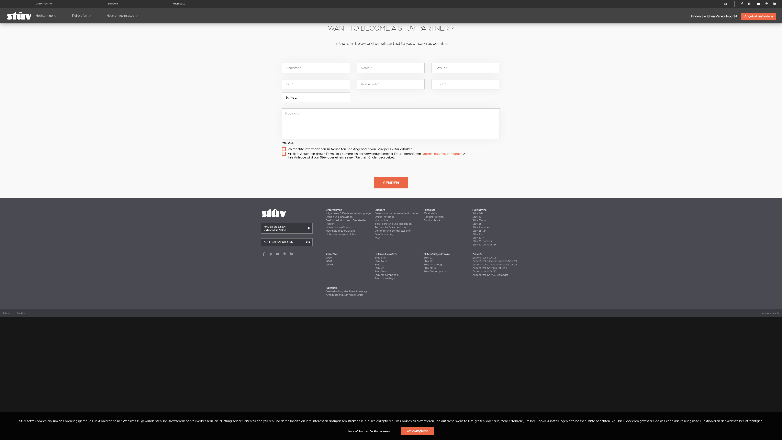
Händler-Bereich (434, 217)
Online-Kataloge (384, 217)
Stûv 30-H (478, 237)
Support (113, 3)
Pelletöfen (79, 16)
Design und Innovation (339, 217)
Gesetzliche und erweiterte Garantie (396, 213)
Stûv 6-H (477, 213)
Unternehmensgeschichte (341, 234)
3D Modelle (430, 213)
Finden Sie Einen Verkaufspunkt (714, 16)
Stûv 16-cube (480, 227)
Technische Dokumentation (391, 227)
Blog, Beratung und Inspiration (393, 223)
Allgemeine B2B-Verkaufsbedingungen (349, 213)
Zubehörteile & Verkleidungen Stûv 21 (494, 261)
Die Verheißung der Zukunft (346, 291)
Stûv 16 (476, 223)
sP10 (329, 257)
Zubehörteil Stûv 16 (484, 257)
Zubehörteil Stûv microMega (489, 268)
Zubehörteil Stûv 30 (484, 271)
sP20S (329, 264)
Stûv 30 (476, 217)
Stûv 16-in (381, 261)
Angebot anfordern (758, 16)
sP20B (330, 261)
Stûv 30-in (381, 271)
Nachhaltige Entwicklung (341, 230)
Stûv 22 (379, 268)
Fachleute (178, 3)
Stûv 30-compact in (387, 275)
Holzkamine (44, 16)
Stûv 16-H (478, 234)
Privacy (7, 313)
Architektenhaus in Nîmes (344, 295)
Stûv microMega (385, 278)
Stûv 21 (379, 264)
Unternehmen (44, 3)
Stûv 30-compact (483, 241)
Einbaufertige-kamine (437, 254)
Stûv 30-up (479, 220)
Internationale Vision (338, 227)
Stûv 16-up (479, 230)
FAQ (377, 237)
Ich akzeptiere (417, 431)
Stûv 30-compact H (484, 244)
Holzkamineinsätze (120, 16)
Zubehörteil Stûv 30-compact (490, 275)
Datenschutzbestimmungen (442, 154)
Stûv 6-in (380, 257)
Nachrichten (382, 220)
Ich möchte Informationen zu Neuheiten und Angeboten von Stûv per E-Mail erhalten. (350, 149)
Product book (432, 220)
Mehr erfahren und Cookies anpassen (369, 431)
